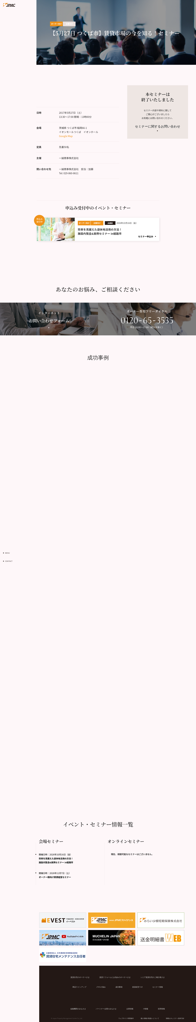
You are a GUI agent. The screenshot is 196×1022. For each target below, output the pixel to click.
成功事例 (118, 987)
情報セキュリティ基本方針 (175, 1018)
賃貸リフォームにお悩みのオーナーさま (115, 977)
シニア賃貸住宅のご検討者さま (152, 977)
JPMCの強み (101, 987)
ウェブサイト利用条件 (126, 1018)
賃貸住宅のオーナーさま (80, 977)
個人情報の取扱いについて (150, 1018)
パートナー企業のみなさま (106, 1008)
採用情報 (161, 1008)
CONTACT (9, 561)
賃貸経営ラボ (137, 987)
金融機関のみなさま (78, 1008)
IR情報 (145, 1008)
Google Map (66, 136)
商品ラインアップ (79, 987)
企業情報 (129, 1008)
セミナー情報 (157, 987)
